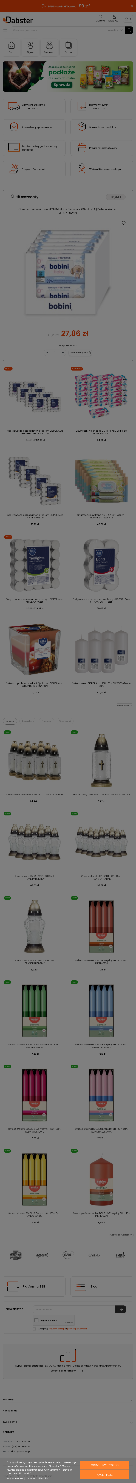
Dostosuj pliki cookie (38, 1478)
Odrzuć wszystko (105, 1465)
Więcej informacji (16, 1478)
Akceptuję (105, 1474)
